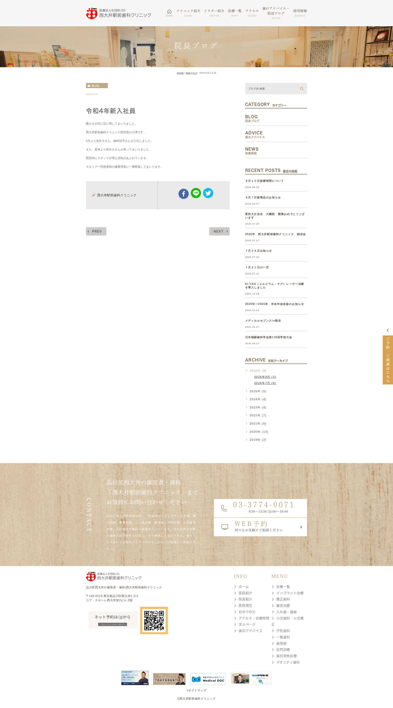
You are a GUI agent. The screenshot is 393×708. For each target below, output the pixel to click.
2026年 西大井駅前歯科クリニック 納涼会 (275, 234)
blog (95, 85)
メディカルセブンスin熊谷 (263, 320)
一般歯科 (283, 637)
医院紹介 (245, 592)
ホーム (244, 586)
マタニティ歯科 (288, 662)
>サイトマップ (197, 690)
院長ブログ (191, 73)
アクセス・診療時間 (254, 618)
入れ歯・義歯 (286, 612)
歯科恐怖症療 (286, 656)
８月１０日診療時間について (264, 180)
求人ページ (247, 624)
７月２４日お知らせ (258, 250)
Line (196, 193)
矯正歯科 (283, 599)
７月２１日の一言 (257, 267)
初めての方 (247, 612)
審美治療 (283, 605)
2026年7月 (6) (265, 383)
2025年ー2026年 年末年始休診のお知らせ (274, 304)
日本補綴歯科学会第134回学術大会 (268, 337)
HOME (180, 73)
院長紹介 (245, 599)
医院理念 (245, 605)
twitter (208, 193)
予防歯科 (283, 630)
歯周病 (281, 643)
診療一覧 (283, 586)
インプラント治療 (290, 592)
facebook (183, 194)
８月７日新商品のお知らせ (263, 197)
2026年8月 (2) (265, 376)
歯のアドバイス (250, 630)
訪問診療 (283, 649)
